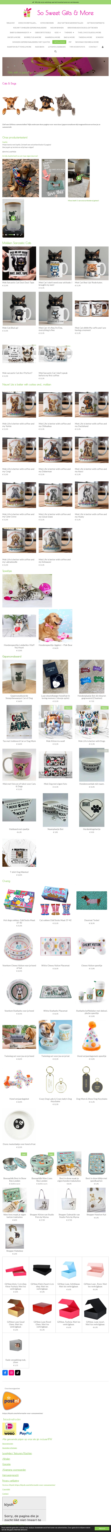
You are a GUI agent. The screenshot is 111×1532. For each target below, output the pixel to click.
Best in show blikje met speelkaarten (96, 1179)
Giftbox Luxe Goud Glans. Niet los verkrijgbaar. (15, 1324)
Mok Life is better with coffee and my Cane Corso (18, 515)
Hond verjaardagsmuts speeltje (91, 1056)
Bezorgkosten (7, 1444)
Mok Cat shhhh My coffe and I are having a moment (90, 329)
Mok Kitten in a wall (55, 741)
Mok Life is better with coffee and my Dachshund (91, 424)
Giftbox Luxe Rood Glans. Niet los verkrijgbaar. (42, 1324)
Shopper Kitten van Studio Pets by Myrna (42, 1215)
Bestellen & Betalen (9, 1448)
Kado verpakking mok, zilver (16, 1361)
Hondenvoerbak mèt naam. (91, 784)
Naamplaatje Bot (55, 829)
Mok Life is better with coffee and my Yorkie (18, 424)
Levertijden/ (8, 1453)
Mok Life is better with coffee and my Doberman (55, 470)
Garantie (6, 1464)
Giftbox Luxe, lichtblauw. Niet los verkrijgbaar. (68, 1285)
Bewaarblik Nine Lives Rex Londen (42, 1179)
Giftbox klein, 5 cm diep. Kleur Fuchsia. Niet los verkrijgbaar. (16, 1286)
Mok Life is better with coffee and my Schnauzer (55, 560)
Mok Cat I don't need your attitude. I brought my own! (55, 283)
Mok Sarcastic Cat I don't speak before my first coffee (53, 374)
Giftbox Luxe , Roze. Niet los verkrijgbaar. (95, 1285)
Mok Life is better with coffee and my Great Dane (55, 515)
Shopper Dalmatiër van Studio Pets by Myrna (69, 1215)
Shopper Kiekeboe (14, 1251)
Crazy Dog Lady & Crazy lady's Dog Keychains (55, 1100)
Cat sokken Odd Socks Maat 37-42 (55, 920)
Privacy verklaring (10, 1480)
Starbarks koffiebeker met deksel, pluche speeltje (91, 1012)
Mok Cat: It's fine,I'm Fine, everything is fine (51, 329)
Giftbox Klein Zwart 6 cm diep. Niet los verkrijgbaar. (42, 1286)
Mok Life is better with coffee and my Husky (91, 515)
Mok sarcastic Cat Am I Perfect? (17, 373)
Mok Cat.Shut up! (10, 328)
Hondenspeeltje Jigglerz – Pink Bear (55, 645)
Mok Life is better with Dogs (91, 741)
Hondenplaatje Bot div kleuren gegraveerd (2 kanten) (92, 697)
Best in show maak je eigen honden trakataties (69, 1179)
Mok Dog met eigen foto (55, 784)
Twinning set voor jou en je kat (55, 1056)
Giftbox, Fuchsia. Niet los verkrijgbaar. (68, 1323)
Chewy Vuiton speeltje (91, 965)
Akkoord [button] (102, 1528)
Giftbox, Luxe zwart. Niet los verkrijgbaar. (95, 1323)
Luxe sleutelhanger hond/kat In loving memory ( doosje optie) (55, 697)
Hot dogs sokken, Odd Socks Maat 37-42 (19, 921)
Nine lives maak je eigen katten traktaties (14, 1215)
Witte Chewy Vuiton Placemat (55, 965)
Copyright (6, 1489)
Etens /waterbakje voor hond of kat (19, 1144)
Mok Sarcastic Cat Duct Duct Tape (18, 282)
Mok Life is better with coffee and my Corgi (18, 470)
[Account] (102, 47)
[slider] (11, 235)
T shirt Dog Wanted (19, 872)
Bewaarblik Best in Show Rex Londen (14, 1179)
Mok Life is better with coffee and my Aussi (91, 470)
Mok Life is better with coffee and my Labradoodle (18, 560)
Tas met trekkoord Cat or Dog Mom (19, 741)
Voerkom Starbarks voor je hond (19, 1011)
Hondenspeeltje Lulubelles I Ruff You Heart (19, 646)
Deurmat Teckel (91, 920)
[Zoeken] (55, 51)
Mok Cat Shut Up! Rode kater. (89, 282)
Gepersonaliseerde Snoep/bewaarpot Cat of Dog (19, 697)
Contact (5, 1494)
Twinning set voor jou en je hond (19, 1056)
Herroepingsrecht (10, 1475)
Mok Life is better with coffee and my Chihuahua (55, 424)
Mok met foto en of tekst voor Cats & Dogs (19, 785)
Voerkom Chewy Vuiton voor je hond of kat (19, 966)
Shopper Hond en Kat (96, 1214)
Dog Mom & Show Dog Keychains (91, 1099)
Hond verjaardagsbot (19, 1099)
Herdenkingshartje (91, 829)
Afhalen (6, 1458)
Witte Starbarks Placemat (55, 1011)
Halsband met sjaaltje (19, 829)
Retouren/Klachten (23, 1453)
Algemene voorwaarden (14, 1469)
